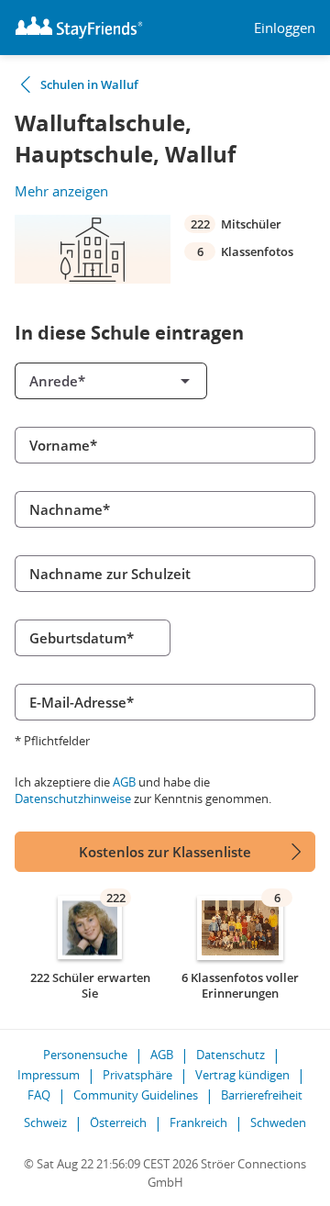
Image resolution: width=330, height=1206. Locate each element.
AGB (124, 782)
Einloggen (284, 28)
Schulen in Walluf (89, 84)
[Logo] (79, 28)
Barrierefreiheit (261, 1095)
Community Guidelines (135, 1095)
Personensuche (85, 1054)
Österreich (118, 1122)
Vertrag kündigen (242, 1074)
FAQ (39, 1095)
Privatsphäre (137, 1074)
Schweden (278, 1122)
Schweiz (45, 1122)
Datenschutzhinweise (73, 798)
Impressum (48, 1074)
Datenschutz (230, 1054)
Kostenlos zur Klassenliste (165, 852)
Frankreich (198, 1122)
